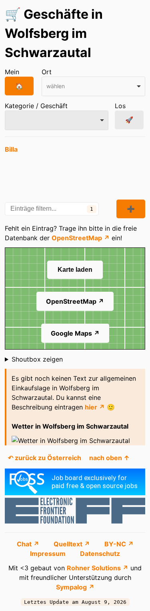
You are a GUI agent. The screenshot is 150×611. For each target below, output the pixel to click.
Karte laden (75, 269)
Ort (47, 72)
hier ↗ (95, 407)
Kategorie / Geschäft (36, 106)
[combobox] (93, 86)
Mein (12, 72)
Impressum (48, 554)
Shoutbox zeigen (37, 359)
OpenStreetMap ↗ (81, 238)
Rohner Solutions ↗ (97, 568)
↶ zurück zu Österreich (44, 458)
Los (120, 106)
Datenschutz (100, 554)
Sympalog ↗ (75, 587)
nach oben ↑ (109, 458)
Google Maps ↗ (75, 333)
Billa (11, 149)
